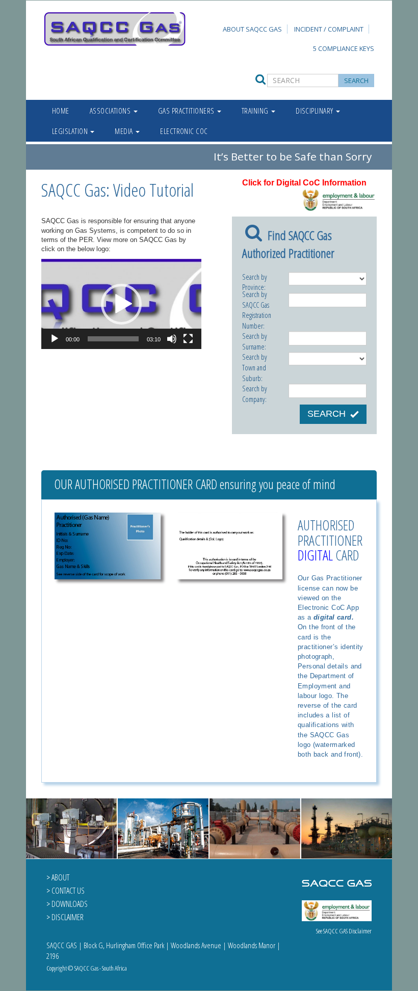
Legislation (70, 131)
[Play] (54, 339)
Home (60, 110)
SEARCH (326, 414)
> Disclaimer (65, 917)
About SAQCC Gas (252, 29)
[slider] (113, 338)
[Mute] (172, 339)
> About (57, 877)
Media (125, 131)
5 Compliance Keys (343, 48)
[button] (121, 304)
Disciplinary (315, 110)
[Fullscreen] (188, 339)
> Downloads (67, 903)
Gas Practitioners (187, 110)
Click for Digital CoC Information (304, 182)
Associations (111, 110)
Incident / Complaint (328, 29)
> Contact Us (65, 890)
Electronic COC (183, 131)
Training (256, 110)
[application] (121, 304)
